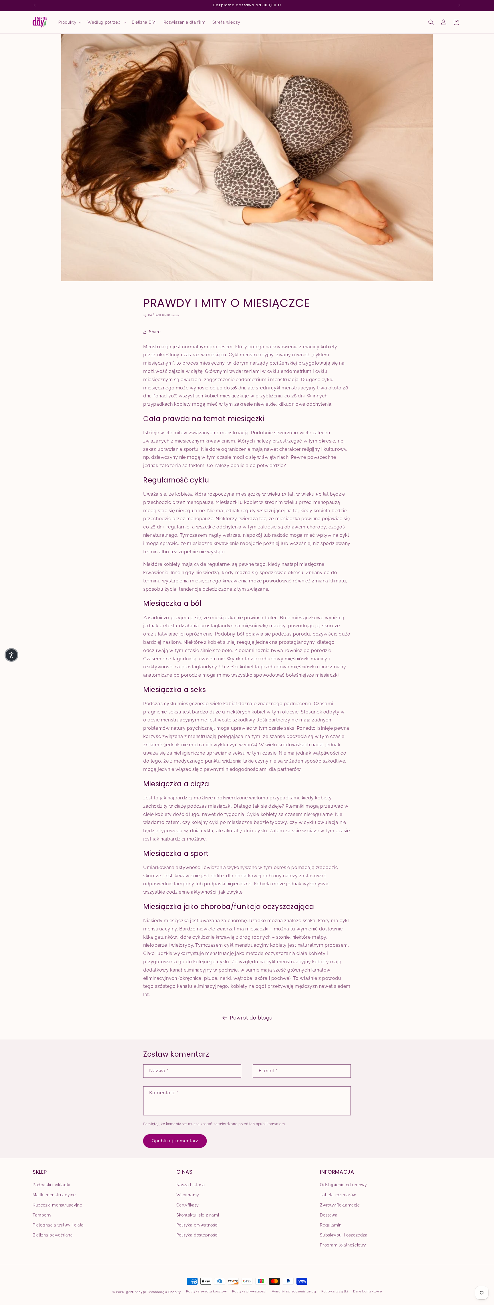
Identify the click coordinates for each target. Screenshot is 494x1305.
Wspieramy (187, 1195)
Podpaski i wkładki (51, 1185)
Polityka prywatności (197, 1225)
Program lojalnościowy (343, 1245)
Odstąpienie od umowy (343, 1185)
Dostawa (328, 1215)
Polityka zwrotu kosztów (206, 1291)
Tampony (42, 1215)
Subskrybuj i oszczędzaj (344, 1235)
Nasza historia (190, 1185)
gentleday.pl (136, 1292)
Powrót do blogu (251, 1018)
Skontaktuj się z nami (197, 1215)
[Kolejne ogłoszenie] (459, 5)
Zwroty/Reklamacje (340, 1205)
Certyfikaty (187, 1205)
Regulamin (330, 1225)
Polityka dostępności (197, 1235)
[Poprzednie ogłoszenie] (34, 5)
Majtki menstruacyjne (54, 1195)
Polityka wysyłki (334, 1291)
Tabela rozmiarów (338, 1195)
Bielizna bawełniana (53, 1235)
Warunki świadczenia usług (294, 1291)
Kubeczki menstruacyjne (57, 1205)
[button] (69, 22)
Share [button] (155, 331)
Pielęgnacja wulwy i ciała (58, 1225)
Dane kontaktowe (367, 1291)
